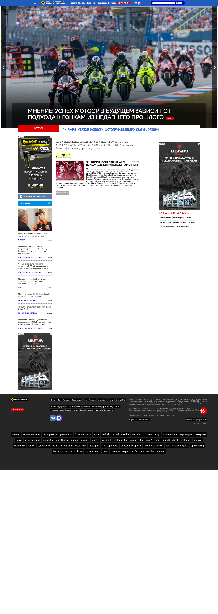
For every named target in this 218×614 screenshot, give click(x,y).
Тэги (94, 2)
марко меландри (182, 226)
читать (169, 118)
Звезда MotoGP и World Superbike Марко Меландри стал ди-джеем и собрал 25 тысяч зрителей (112, 163)
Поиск (85, 400)
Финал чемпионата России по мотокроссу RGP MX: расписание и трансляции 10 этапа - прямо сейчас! (33, 266)
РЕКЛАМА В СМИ (124, 3)
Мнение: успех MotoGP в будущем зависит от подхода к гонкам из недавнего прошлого (99, 114)
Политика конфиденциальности (196, 420)
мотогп (188, 217)
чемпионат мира (165, 217)
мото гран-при (174, 222)
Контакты (112, 2)
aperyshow (163, 222)
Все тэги (38, 128)
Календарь (102, 2)
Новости (73, 2)
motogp (183, 222)
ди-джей (191, 222)
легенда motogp (168, 226)
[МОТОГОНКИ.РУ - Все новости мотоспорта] (53, 4)
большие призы (178, 217)
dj (160, 226)
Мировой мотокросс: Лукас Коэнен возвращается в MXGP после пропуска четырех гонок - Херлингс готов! (34, 322)
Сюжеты (81, 2)
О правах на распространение (139, 420)
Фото (89, 2)
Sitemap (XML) (120, 400)
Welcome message (200, 423)
